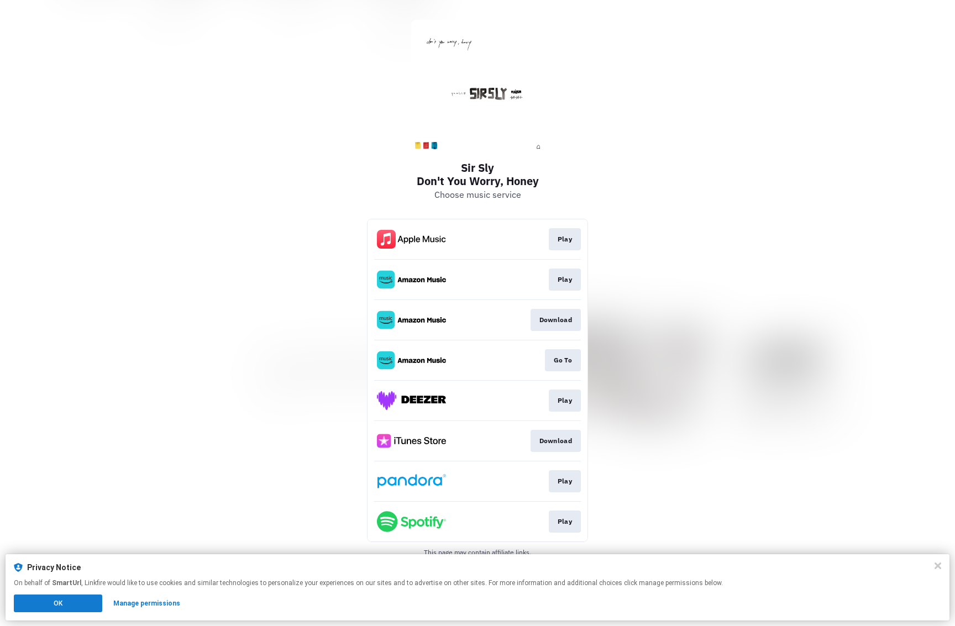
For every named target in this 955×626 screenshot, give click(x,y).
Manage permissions (146, 603)
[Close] (938, 566)
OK (58, 603)
